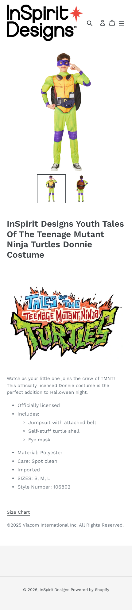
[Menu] (121, 22)
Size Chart (18, 512)
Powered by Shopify (90, 589)
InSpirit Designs (55, 589)
